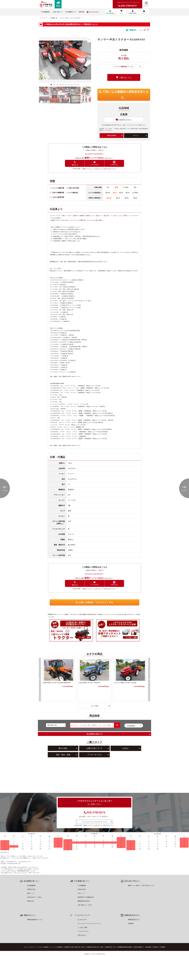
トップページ (43, 18)
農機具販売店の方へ (134, 919)
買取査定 (82, 12)
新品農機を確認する (94, 734)
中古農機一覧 (53, 18)
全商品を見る (31, 889)
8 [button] (72, 85)
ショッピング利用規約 (56, 947)
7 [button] (69, 85)
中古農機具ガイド (71, 12)
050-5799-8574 (96, 812)
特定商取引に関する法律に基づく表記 (74, 947)
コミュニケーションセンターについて (94, 822)
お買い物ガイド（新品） (34, 897)
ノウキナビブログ (83, 931)
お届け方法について (94, 748)
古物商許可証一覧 (110, 947)
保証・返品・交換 (63, 755)
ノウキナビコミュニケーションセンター (127, 4)
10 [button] (78, 85)
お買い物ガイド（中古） (85, 905)
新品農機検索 (31, 885)
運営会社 (156, 947)
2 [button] (55, 85)
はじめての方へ (94, 12)
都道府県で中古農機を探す (86, 897)
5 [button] (63, 85)
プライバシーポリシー (30, 947)
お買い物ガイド (58, 12)
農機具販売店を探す (84, 901)
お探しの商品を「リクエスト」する (96, 602)
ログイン (136, 135)
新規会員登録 (111, 135)
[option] (65, 60)
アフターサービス (94, 755)
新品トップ (30, 893)
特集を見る (30, 901)
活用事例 (130, 923)
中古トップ (81, 893)
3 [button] (58, 85)
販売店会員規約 (138, 947)
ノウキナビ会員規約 (43, 947)
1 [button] (52, 85)
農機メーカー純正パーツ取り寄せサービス (141, 885)
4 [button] (61, 85)
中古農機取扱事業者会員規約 (124, 947)
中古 (58, 6)
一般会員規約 (147, 947)
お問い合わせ (82, 935)
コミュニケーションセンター (94, 153)
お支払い (125, 748)
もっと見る (94, 706)
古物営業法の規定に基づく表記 (95, 947)
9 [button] (75, 85)
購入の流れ (63, 748)
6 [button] (66, 85)
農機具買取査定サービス (34, 919)
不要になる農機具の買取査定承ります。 (126, 94)
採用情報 (162, 947)
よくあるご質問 (82, 927)
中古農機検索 (45, 12)
